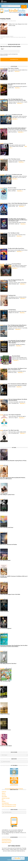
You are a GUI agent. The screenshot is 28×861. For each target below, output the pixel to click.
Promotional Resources (6, 839)
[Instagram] (25, 15)
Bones (1, 698)
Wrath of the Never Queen (6, 745)
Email (2, 48)
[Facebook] (20, 15)
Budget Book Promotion (6, 842)
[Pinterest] (27, 15)
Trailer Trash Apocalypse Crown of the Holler (10, 594)
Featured (7, 36)
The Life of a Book (12, 187)
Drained (11, 143)
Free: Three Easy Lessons (14, 159)
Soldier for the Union (5, 713)
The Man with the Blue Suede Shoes (16, 248)
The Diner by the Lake (17, 174)
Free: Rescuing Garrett (5, 560)
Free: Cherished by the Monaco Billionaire (17, 383)
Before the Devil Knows (5, 729)
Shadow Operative (4, 611)
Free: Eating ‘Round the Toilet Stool (8, 663)
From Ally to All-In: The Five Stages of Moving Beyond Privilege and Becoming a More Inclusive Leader (17, 219)
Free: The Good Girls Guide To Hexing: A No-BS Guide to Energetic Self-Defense (17, 128)
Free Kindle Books (5, 803)
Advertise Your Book (6, 798)
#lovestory (8, 37)
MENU (5, 1)
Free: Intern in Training (13, 68)
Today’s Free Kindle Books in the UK (9, 806)
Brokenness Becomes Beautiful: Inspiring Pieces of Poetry (13, 460)
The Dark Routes (12, 309)
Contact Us (4, 791)
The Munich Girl (11, 295)
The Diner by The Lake (17, 114)
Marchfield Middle (16, 356)
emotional (23, 37)
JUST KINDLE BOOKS (14, 11)
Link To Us (4, 794)
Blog (3, 799)
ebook (20, 37)
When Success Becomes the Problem (8, 544)
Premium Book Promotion (7, 840)
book (17, 37)
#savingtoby (13, 37)
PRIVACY (4, 801)
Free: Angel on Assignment (15, 414)
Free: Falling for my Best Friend (7, 494)
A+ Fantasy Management (5, 628)
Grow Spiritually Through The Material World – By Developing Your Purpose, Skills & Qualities (16, 341)
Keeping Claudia (5, 18)
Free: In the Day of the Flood (6, 527)
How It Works (4, 796)
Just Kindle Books (12, 20)
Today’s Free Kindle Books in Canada (9, 804)
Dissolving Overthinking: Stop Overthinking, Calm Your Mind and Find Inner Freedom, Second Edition (13, 646)
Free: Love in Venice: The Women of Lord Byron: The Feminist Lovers (17, 369)
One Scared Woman (16, 263)
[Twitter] (22, 15)
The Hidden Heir (3, 511)
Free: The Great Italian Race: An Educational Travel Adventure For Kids (17, 100)
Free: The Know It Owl (5, 681)
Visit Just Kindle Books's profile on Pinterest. (14, 788)
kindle (1, 38)
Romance (11, 36)
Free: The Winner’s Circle (13, 233)
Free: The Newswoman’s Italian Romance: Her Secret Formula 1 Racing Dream (17, 326)
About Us (3, 793)
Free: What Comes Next (13, 430)
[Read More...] (17, 71)
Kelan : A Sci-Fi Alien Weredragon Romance (17, 203)
